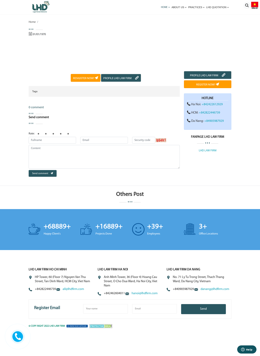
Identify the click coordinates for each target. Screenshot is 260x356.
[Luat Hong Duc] (45, 6)
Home (164, 7)
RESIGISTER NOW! (84, 78)
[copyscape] (77, 326)
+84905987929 (214, 121)
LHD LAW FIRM (207, 150)
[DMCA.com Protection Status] (100, 326)
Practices (195, 7)
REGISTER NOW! (206, 84)
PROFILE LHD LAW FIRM (117, 78)
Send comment (40, 173)
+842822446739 (209, 112)
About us (178, 7)
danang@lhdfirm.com (215, 289)
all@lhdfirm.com (73, 289)
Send (203, 309)
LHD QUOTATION (216, 7)
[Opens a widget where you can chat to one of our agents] (246, 349)
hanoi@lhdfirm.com (145, 293)
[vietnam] (254, 5)
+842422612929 (212, 104)
